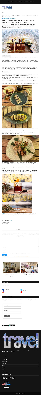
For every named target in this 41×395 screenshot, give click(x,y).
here (11, 220)
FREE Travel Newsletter (29, 1)
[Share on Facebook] (23, 229)
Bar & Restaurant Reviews (16, 15)
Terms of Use (4, 356)
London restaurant (5, 225)
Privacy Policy (4, 359)
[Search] (38, 12)
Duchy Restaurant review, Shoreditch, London (11, 274)
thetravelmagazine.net (6, 384)
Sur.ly (8, 386)
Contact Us (4, 363)
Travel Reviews (8, 15)
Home (3, 15)
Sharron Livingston (6, 27)
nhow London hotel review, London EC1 (29, 274)
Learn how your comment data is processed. (23, 256)
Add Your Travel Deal (11, 1)
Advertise (20, 1)
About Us (16, 1)
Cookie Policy (4, 361)
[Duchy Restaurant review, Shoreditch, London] (11, 267)
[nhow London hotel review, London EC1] (29, 267)
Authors (24, 1)
